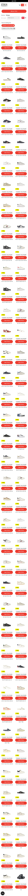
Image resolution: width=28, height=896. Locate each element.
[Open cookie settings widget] (3, 893)
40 (4, 50)
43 (8, 50)
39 (21, 71)
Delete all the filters (8, 28)
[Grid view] (23, 18)
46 (12, 71)
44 (10, 50)
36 (17, 71)
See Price (7, 48)
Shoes (8, 15)
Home (3, 15)
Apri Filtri (14, 11)
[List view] (25, 18)
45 (10, 71)
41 (5, 50)
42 (7, 50)
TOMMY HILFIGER (7, 25)
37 (18, 71)
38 (20, 71)
